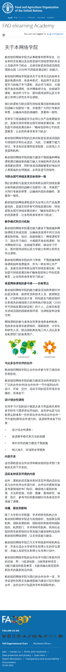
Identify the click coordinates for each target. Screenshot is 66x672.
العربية (10, 18)
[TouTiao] (35, 636)
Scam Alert (39, 655)
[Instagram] (13, 636)
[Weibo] (45, 636)
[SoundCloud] (24, 636)
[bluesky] (4, 636)
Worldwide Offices (41, 643)
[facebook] (9, 636)
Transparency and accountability (42, 658)
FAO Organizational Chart (15, 643)
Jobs (4, 651)
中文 (15, 18)
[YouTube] (60, 636)
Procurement (9, 662)
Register (59, 33)
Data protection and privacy (16, 655)
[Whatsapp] (50, 636)
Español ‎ (51, 18)
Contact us (15, 651)
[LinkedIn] (18, 636)
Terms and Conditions (35, 651)
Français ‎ (32, 18)
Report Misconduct (12, 658)
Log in (51, 33)
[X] (55, 636)
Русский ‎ (42, 17)
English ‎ (22, 18)
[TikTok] (29, 636)
